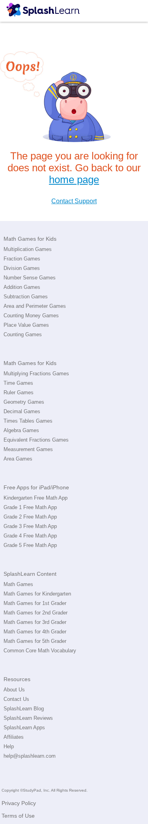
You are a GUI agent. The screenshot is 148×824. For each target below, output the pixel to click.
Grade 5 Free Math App (30, 545)
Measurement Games (28, 449)
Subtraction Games (26, 297)
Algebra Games (21, 430)
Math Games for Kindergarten (37, 594)
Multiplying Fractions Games (36, 373)
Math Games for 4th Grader (35, 632)
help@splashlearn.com (30, 756)
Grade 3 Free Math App (30, 526)
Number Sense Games (30, 278)
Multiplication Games (28, 249)
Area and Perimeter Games (35, 306)
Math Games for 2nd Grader (35, 613)
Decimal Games (22, 411)
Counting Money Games (31, 315)
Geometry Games (24, 402)
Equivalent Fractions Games (36, 440)
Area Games (18, 459)
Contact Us (16, 699)
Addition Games (22, 287)
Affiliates (14, 737)
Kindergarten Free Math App (35, 498)
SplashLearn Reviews (28, 718)
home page (74, 179)
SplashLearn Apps (24, 727)
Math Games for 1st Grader (35, 603)
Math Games (18, 584)
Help (9, 746)
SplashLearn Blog (24, 709)
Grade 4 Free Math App (30, 536)
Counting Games (23, 334)
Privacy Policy (19, 803)
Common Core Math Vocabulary (40, 651)
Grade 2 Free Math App (30, 517)
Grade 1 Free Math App (30, 507)
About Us (14, 690)
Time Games (18, 383)
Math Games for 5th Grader (35, 641)
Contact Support (74, 201)
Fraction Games (22, 259)
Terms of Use (18, 816)
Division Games (22, 268)
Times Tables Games (28, 421)
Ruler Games (19, 392)
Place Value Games (26, 325)
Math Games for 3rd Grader (35, 622)
